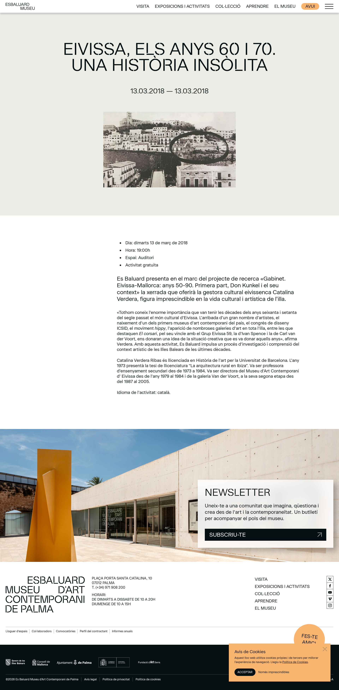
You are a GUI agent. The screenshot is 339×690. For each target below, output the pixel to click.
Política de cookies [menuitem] (148, 679)
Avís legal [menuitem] (90, 679)
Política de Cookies (295, 662)
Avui (310, 6)
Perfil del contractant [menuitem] (94, 631)
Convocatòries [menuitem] (65, 631)
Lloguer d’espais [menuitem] (16, 631)
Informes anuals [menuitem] (122, 631)
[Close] (325, 649)
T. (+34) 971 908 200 (108, 587)
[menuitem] (142, 6)
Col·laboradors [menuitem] (42, 631)
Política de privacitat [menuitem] (116, 679)
